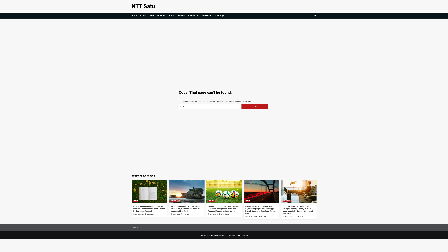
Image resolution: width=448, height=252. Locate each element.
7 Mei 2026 (186, 214)
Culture (171, 15)
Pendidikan (193, 15)
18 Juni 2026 (150, 214)
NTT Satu (143, 6)
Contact (135, 228)
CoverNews (231, 235)
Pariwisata (207, 15)
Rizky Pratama (251, 216)
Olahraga (219, 15)
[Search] (315, 16)
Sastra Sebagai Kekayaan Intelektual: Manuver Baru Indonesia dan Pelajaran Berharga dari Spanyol (149, 208)
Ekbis (142, 15)
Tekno (151, 15)
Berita (134, 15)
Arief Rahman (288, 216)
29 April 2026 (225, 214)
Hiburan (161, 15)
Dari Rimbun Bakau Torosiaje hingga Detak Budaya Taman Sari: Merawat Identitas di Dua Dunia (185, 208)
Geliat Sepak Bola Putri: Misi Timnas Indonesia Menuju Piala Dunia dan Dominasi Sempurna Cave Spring (223, 208)
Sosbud (181, 15)
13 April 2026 (262, 216)
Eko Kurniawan (139, 214)
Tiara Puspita (176, 214)
